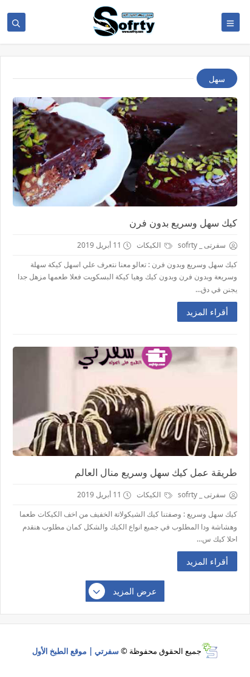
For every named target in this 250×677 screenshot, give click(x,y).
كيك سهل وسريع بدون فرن (183, 223)
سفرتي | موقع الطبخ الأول (75, 650)
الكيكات (150, 245)
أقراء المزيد (207, 312)
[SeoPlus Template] (209, 650)
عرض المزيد (135, 591)
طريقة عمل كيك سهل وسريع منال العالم (156, 472)
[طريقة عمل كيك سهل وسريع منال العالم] (125, 401)
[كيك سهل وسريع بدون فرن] (125, 151)
